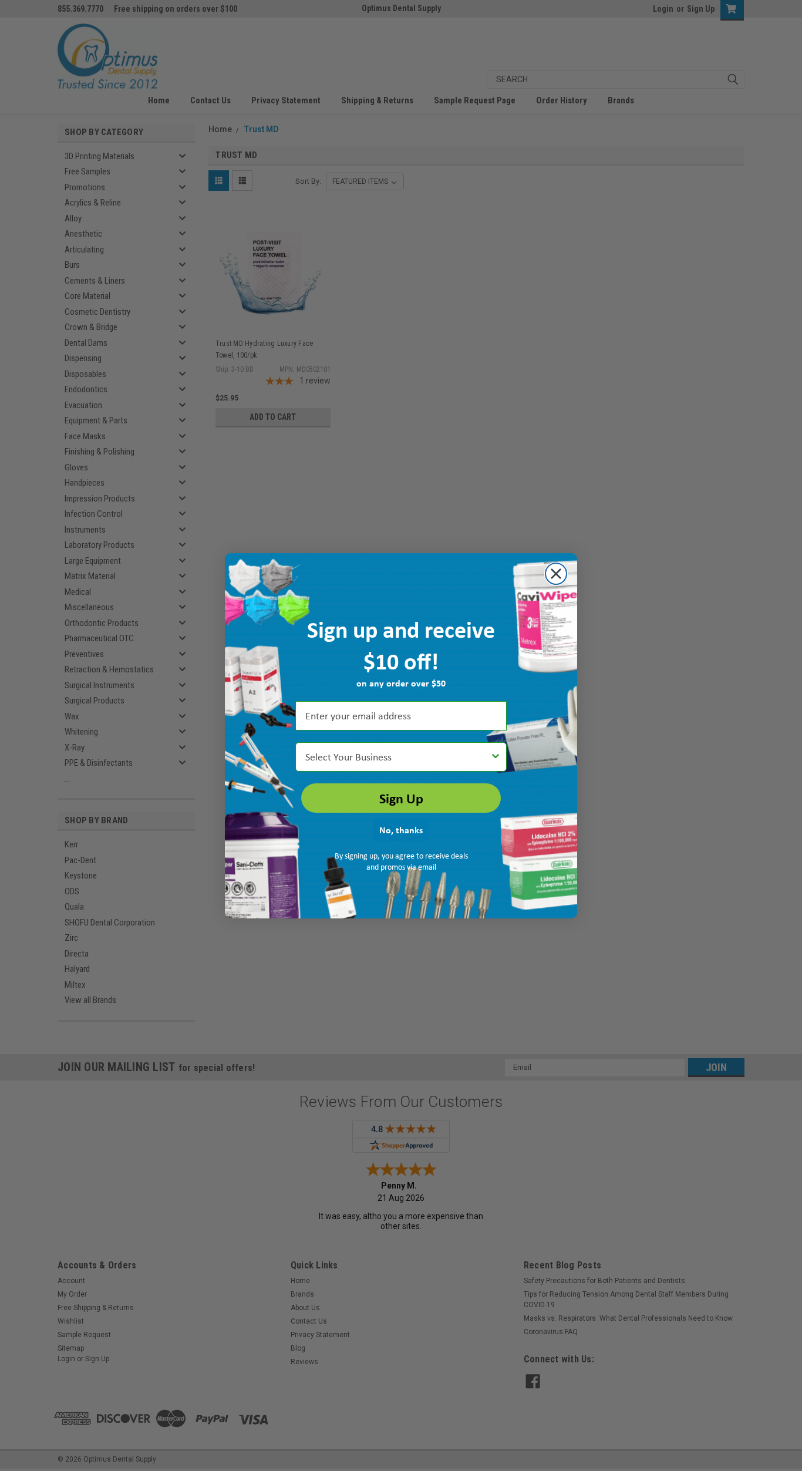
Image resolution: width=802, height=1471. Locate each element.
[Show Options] (495, 757)
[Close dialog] (556, 573)
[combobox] (397, 757)
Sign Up (401, 798)
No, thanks (401, 829)
